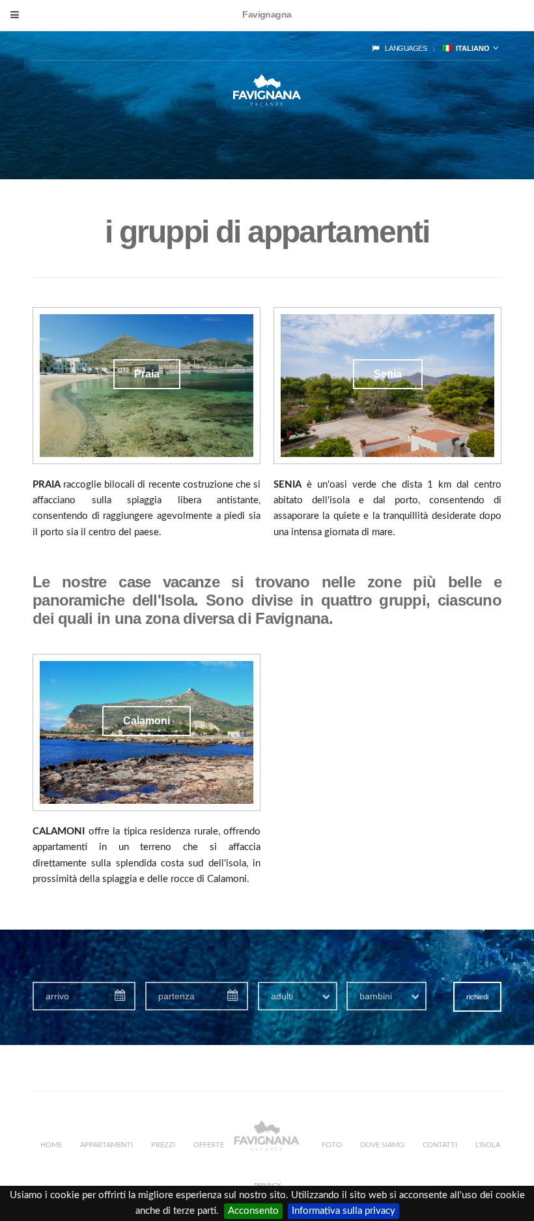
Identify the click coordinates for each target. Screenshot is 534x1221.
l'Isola (487, 1145)
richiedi (477, 997)
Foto (332, 1145)
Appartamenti (106, 1145)
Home (51, 1145)
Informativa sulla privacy (343, 1211)
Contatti (440, 1145)
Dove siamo (382, 1145)
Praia (147, 373)
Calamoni (146, 720)
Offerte (208, 1145)
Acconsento (253, 1211)
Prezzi (163, 1145)
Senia (388, 373)
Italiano (471, 48)
